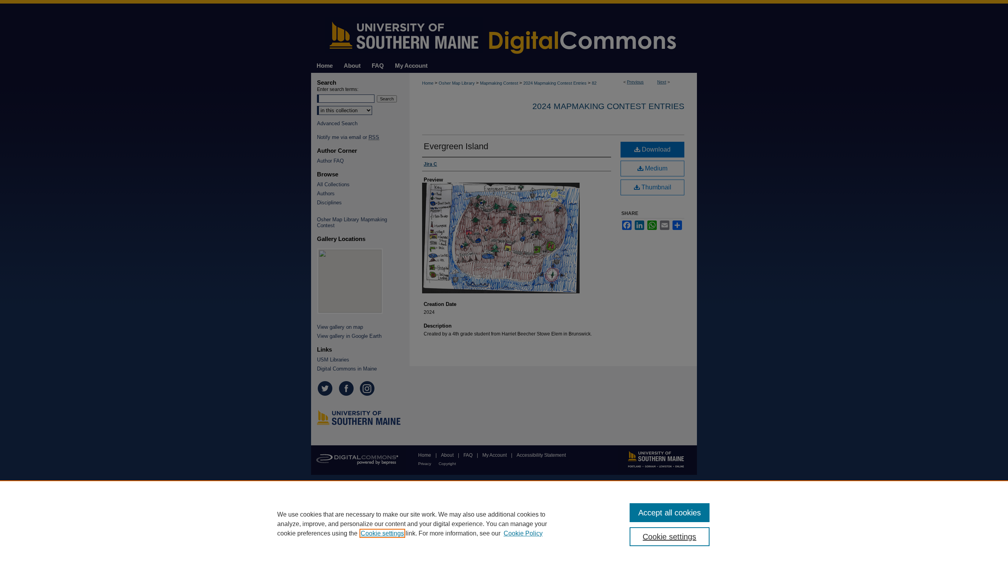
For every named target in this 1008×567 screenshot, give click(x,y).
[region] (504, 523)
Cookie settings (382, 533)
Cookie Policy (523, 533)
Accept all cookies (669, 512)
